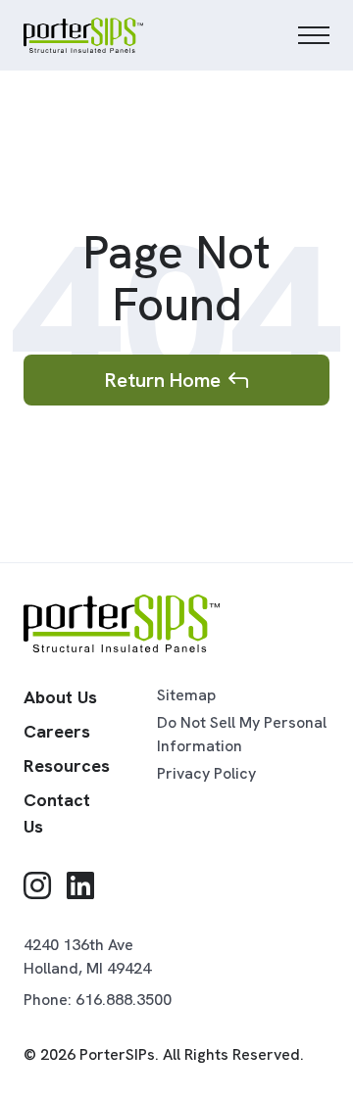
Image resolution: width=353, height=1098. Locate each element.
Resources (67, 765)
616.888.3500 (124, 999)
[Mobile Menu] (313, 35)
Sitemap (186, 695)
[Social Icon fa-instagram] (37, 886)
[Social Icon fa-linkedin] (80, 886)
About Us (60, 697)
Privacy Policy (206, 773)
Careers (57, 731)
